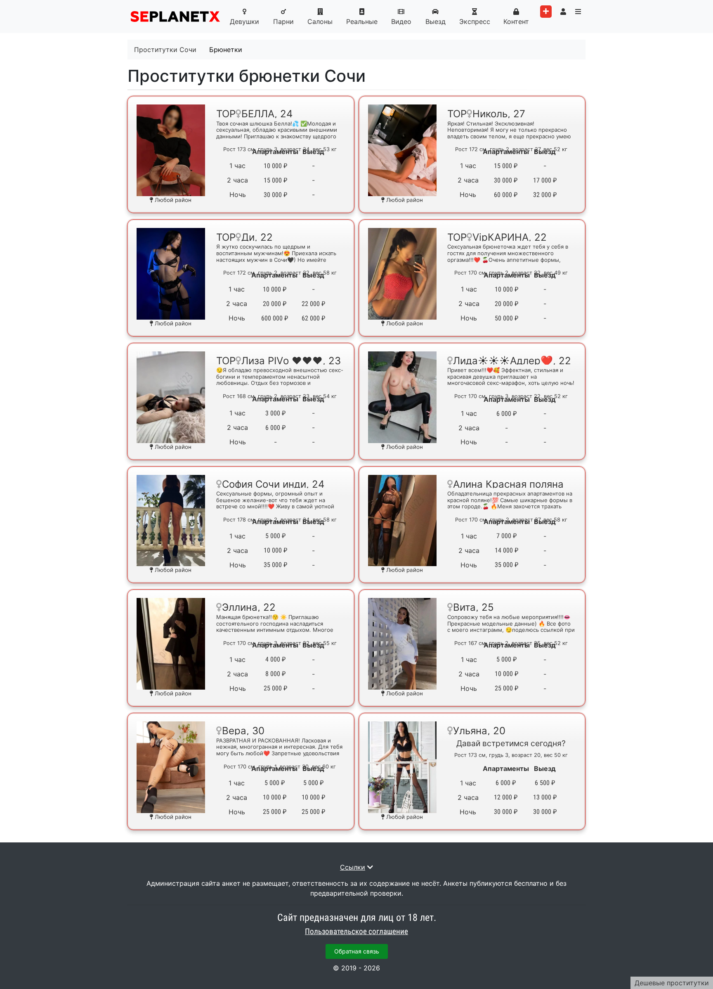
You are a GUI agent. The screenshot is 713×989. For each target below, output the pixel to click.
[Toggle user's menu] (563, 11)
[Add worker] (546, 11)
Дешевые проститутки (672, 983)
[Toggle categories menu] (578, 11)
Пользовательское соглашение (356, 931)
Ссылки (352, 867)
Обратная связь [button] (356, 951)
